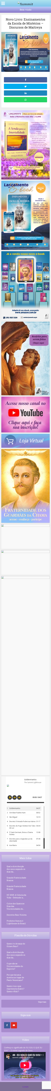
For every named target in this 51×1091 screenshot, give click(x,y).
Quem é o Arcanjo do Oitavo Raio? (16, 945)
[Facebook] (7, 1025)
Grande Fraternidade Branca (16, 879)
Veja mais (42, 1002)
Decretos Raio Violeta (16, 915)
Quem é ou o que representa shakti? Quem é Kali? (15, 989)
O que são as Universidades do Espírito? (15, 966)
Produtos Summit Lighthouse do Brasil (16, 922)
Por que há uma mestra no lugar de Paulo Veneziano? (15, 977)
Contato (25, 1087)
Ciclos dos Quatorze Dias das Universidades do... (15, 906)
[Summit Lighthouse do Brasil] (25, 3)
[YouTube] (14, 1025)
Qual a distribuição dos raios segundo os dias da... (16, 869)
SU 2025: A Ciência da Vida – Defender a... (16, 896)
